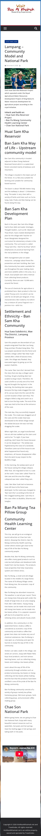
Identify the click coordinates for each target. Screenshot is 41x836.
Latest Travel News (11, 41)
